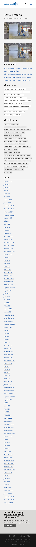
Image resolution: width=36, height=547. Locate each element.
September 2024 (9, 251)
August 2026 (8, 182)
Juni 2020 (7, 406)
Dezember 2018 (9, 460)
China (29, 130)
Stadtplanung (16, 164)
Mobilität (28, 158)
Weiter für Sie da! (19, 112)
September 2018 (9, 470)
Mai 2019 (7, 445)
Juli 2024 (6, 257)
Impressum (9, 542)
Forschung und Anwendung (13, 95)
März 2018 (7, 488)
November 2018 (9, 463)
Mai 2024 (7, 263)
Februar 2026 (8, 200)
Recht (20, 161)
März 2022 (7, 342)
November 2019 (9, 427)
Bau (25, 127)
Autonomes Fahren (10, 127)
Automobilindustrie (11, 124)
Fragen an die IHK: (10, 97)
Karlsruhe (7, 149)
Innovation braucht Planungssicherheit (17, 80)
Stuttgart (7, 166)
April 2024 (7, 266)
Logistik (19, 155)
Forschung (22, 138)
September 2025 (9, 215)
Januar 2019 (8, 457)
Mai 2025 (7, 227)
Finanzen (26, 92)
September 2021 (9, 360)
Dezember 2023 (9, 279)
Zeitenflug (17, 114)
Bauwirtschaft (20, 89)
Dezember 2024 (9, 242)
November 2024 (9, 245)
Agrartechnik (9, 89)
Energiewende (9, 138)
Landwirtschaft (9, 155)
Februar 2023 (8, 309)
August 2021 (8, 363)
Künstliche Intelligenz (12, 152)
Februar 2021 (8, 382)
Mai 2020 (7, 409)
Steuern (25, 164)
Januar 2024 (8, 276)
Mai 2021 (7, 372)
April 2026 (7, 194)
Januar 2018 (8, 494)
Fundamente (22, 97)
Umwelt (15, 166)
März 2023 (7, 306)
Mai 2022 (7, 336)
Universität (23, 166)
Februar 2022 (8, 345)
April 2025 (7, 230)
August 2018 (8, 472)
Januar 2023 (8, 312)
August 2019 (8, 436)
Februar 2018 (8, 491)
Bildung (16, 130)
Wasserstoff (19, 169)
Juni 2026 (7, 188)
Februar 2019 (8, 454)
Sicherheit (7, 112)
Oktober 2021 (8, 357)
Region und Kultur (20, 109)
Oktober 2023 (8, 285)
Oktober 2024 (8, 248)
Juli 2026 (6, 185)
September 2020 (9, 397)
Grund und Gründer (11, 100)
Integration (26, 147)
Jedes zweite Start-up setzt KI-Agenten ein (18, 74)
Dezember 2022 (9, 315)
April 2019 (7, 448)
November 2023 (9, 282)
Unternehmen (8, 169)
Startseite (15, 544)
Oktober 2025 (8, 212)
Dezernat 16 (8, 132)
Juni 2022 (7, 333)
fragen (9, 525)
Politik (14, 161)
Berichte (7, 92)
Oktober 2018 (8, 466)
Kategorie (7, 103)
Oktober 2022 (8, 321)
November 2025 (9, 209)
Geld (16, 141)
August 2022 (8, 327)
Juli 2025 (6, 221)
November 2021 (9, 354)
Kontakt (22, 544)
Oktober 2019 (8, 430)
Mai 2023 (7, 300)
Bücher (23, 130)
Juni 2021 (7, 369)
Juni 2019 (7, 442)
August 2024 (8, 254)
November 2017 (9, 500)
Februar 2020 (8, 418)
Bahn (20, 127)
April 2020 (7, 412)
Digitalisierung (16, 92)
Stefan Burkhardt (12, 18)
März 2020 (7, 415)
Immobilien (17, 147)
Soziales (7, 164)
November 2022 (9, 318)
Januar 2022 (8, 348)
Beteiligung (8, 130)
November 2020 (9, 391)
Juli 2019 (6, 439)
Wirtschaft (8, 114)
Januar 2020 (8, 421)
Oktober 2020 (8, 394)
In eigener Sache (25, 100)
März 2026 (7, 197)
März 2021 (7, 379)
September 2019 (9, 433)
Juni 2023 (7, 297)
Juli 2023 (6, 294)
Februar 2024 (8, 273)
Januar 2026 (8, 203)
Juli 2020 (6, 403)
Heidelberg (8, 147)
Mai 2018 (7, 482)
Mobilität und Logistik (12, 106)
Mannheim (27, 155)
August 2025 (8, 218)
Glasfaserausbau (10, 144)
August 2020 (8, 400)
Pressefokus (8, 109)
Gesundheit (23, 141)
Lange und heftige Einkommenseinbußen (17, 77)
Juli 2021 (6, 366)
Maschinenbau (17, 103)
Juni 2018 (7, 479)
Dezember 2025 (9, 206)
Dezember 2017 (9, 497)
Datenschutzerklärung (22, 542)
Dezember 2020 (9, 388)
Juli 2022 (6, 330)
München (7, 161)
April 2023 (7, 303)
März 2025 (7, 233)
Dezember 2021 (9, 351)
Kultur (15, 149)
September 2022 (9, 324)
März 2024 (7, 269)
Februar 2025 (8, 236)
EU (16, 138)
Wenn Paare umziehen (11, 71)
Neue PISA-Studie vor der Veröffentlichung (18, 68)
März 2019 (7, 451)
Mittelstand (19, 158)
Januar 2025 (8, 239)
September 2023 (9, 288)
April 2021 (7, 376)
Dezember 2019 (9, 424)
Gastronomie (8, 141)
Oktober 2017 (8, 503)
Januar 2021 (8, 385)
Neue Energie (25, 106)
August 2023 (8, 291)
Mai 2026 (7, 191)
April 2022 (7, 339)
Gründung (21, 144)
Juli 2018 (6, 476)
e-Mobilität (8, 135)
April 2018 (7, 485)
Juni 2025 (7, 224)
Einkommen (17, 135)
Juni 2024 (7, 260)
